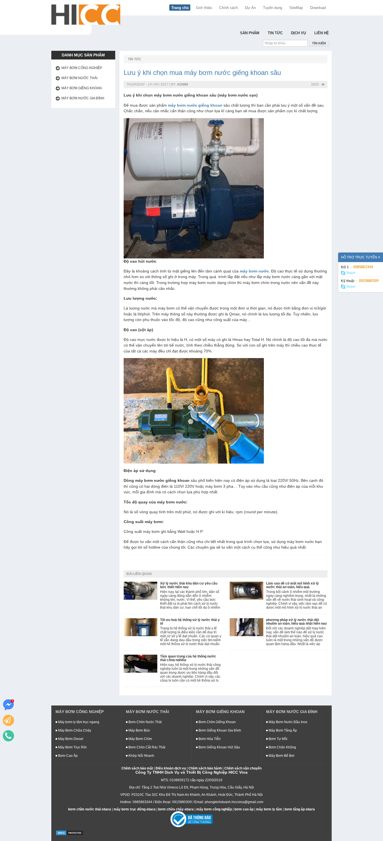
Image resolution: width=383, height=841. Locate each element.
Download (318, 8)
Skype (350, 273)
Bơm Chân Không (282, 747)
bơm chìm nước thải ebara (89, 809)
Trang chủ (180, 8)
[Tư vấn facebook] (8, 705)
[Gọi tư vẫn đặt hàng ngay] (8, 735)
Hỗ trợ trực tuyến (359, 257)
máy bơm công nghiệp (214, 809)
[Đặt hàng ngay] (8, 720)
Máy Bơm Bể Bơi (281, 756)
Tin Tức (275, 33)
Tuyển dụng (272, 8)
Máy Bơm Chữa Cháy (74, 730)
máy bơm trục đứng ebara (135, 809)
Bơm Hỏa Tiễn (209, 739)
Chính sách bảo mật (137, 768)
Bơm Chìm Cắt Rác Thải (146, 747)
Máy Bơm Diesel (70, 739)
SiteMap (296, 8)
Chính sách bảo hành (205, 768)
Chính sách (228, 8)
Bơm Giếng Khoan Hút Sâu (219, 747)
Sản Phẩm (249, 33)
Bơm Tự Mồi (277, 739)
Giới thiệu (204, 8)
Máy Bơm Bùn (139, 730)
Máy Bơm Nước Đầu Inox (287, 722)
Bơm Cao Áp (67, 756)
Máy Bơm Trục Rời (72, 747)
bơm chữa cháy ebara (176, 809)
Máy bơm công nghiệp (81, 68)
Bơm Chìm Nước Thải (145, 722)
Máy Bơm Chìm (140, 739)
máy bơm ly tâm (269, 809)
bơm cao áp (243, 809)
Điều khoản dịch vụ (171, 768)
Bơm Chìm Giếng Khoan (217, 722)
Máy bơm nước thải (79, 78)
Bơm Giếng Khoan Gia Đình (219, 730)
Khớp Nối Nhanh (141, 756)
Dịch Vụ (298, 33)
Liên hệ (321, 33)
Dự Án (250, 8)
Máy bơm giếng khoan (81, 88)
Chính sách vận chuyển (243, 768)
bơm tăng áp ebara (300, 809)
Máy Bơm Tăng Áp (282, 730)
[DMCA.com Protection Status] (70, 833)
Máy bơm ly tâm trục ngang (78, 722)
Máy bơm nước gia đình (82, 98)
